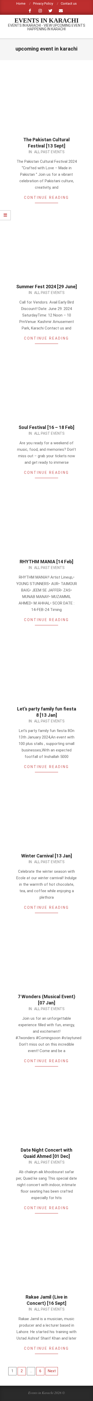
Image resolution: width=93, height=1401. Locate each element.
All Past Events (49, 152)
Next (52, 1371)
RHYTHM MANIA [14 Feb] (46, 561)
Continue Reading (46, 197)
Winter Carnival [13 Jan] (46, 855)
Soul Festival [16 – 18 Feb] (46, 427)
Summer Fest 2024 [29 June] (46, 286)
